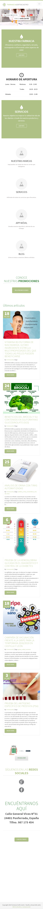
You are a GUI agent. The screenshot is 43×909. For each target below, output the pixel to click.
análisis (20, 492)
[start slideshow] (4, 753)
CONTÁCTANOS (21, 839)
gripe (19, 649)
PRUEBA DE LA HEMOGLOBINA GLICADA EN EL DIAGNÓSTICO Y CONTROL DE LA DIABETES (21, 562)
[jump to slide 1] (22, 755)
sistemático (30, 492)
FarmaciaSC (10, 360)
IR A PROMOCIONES (21, 290)
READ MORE (10, 375)
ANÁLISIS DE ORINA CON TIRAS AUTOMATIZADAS (21, 487)
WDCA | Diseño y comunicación (21, 907)
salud (23, 649)
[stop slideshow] (4, 757)
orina (24, 492)
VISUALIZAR (22, 758)
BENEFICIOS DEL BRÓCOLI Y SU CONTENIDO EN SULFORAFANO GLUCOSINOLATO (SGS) (21, 419)
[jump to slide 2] (24, 755)
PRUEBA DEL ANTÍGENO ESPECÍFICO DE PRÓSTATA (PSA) (21, 705)
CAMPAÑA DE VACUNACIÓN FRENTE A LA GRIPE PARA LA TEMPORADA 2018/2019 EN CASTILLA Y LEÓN (19, 642)
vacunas (28, 649)
